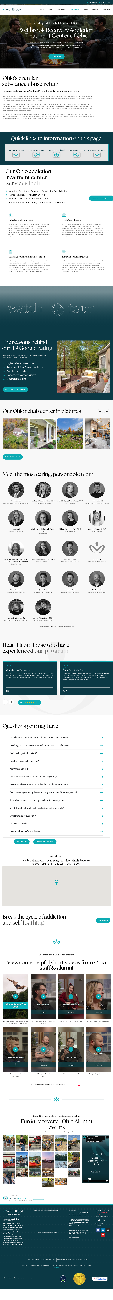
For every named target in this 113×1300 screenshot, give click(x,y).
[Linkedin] (103, 1230)
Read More (27, 680)
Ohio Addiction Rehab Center (102, 1213)
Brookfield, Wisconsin (102, 1216)
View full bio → (39, 1198)
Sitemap (56, 1267)
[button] (100, 411)
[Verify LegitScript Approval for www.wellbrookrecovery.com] (63, 1278)
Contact (98, 1225)
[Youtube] (103, 1235)
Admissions (99, 1223)
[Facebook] (98, 1230)
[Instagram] (108, 1230)
